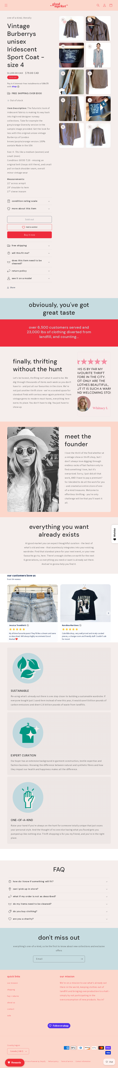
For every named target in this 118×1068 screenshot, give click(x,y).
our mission (12, 983)
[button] (6, 5)
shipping (11, 989)
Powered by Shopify (38, 1061)
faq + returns (13, 996)
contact (10, 1009)
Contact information (83, 1061)
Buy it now (29, 234)
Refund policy (53, 1061)
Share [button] (12, 287)
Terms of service (67, 1061)
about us (11, 1002)
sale (9, 1015)
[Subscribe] (81, 959)
